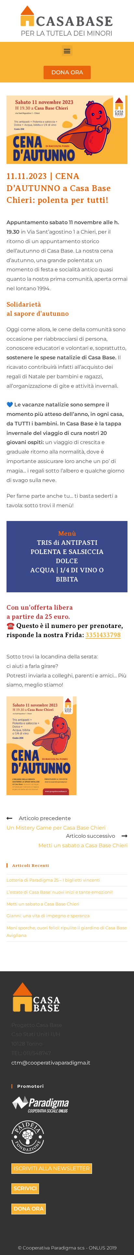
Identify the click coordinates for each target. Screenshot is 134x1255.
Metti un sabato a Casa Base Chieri (43, 903)
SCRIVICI (25, 1188)
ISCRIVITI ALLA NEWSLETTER (52, 1168)
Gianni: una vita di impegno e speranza (48, 915)
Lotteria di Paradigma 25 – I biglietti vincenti (53, 880)
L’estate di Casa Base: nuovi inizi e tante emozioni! (60, 892)
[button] (67, 50)
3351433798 (103, 635)
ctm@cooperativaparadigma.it (50, 1063)
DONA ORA (29, 1209)
